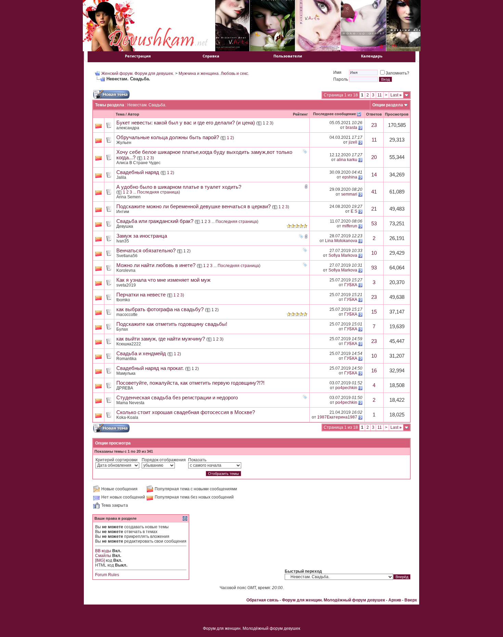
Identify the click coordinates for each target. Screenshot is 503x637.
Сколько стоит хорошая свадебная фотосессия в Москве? (185, 412)
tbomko (123, 299)
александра (127, 127)
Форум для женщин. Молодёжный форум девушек (333, 600)
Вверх (410, 600)
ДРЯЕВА (124, 388)
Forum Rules (107, 574)
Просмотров (397, 114)
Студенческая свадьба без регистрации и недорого (177, 397)
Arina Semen (128, 197)
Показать (197, 459)
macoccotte (127, 314)
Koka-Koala (127, 417)
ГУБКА (350, 284)
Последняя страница (158, 192)
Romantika (126, 358)
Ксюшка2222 (128, 344)
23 (374, 125)
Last (396, 95)
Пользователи (287, 55)
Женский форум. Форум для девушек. (137, 73)
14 (374, 174)
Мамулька (126, 373)
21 (374, 209)
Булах (122, 329)
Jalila (121, 177)
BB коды (103, 550)
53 (374, 223)
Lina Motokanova (341, 240)
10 (374, 253)
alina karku (347, 159)
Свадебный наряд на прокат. (150, 368)
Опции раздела (387, 105)
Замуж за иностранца (141, 236)
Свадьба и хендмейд (141, 353)
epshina (349, 177)
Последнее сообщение (334, 114)
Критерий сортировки (116, 459)
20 (374, 157)
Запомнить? (397, 73)
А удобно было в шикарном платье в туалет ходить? (178, 187)
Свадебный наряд (137, 172)
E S (354, 211)
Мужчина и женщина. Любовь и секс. (214, 73)
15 (374, 312)
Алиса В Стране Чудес (138, 162)
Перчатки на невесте (141, 294)
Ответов (374, 114)
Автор (133, 114)
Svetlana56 (127, 255)
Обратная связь (262, 600)
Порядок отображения (164, 459)
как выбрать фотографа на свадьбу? (160, 309)
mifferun (349, 226)
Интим (122, 211)
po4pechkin (346, 387)
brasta (351, 127)
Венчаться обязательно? (146, 250)
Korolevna (126, 270)
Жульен (123, 142)
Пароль (340, 79)
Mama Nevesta (130, 402)
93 (374, 267)
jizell (353, 142)
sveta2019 (126, 285)
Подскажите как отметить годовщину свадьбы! (171, 324)
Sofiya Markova (342, 255)
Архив (394, 600)
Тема (120, 114)
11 (379, 95)
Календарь (372, 55)
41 (374, 192)
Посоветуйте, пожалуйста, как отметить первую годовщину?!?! (190, 383)
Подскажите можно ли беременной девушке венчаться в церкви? (193, 206)
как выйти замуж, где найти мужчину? (160, 339)
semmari (349, 194)
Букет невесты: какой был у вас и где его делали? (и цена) (185, 122)
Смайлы (103, 555)
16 (374, 370)
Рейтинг (300, 114)
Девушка (124, 226)
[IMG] (100, 560)
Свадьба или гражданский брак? (154, 221)
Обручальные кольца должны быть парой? (167, 137)
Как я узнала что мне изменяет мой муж (163, 280)
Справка (211, 55)
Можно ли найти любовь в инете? (155, 265)
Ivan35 (122, 241)
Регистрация (138, 55)
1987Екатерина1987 (337, 417)
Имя (337, 72)
